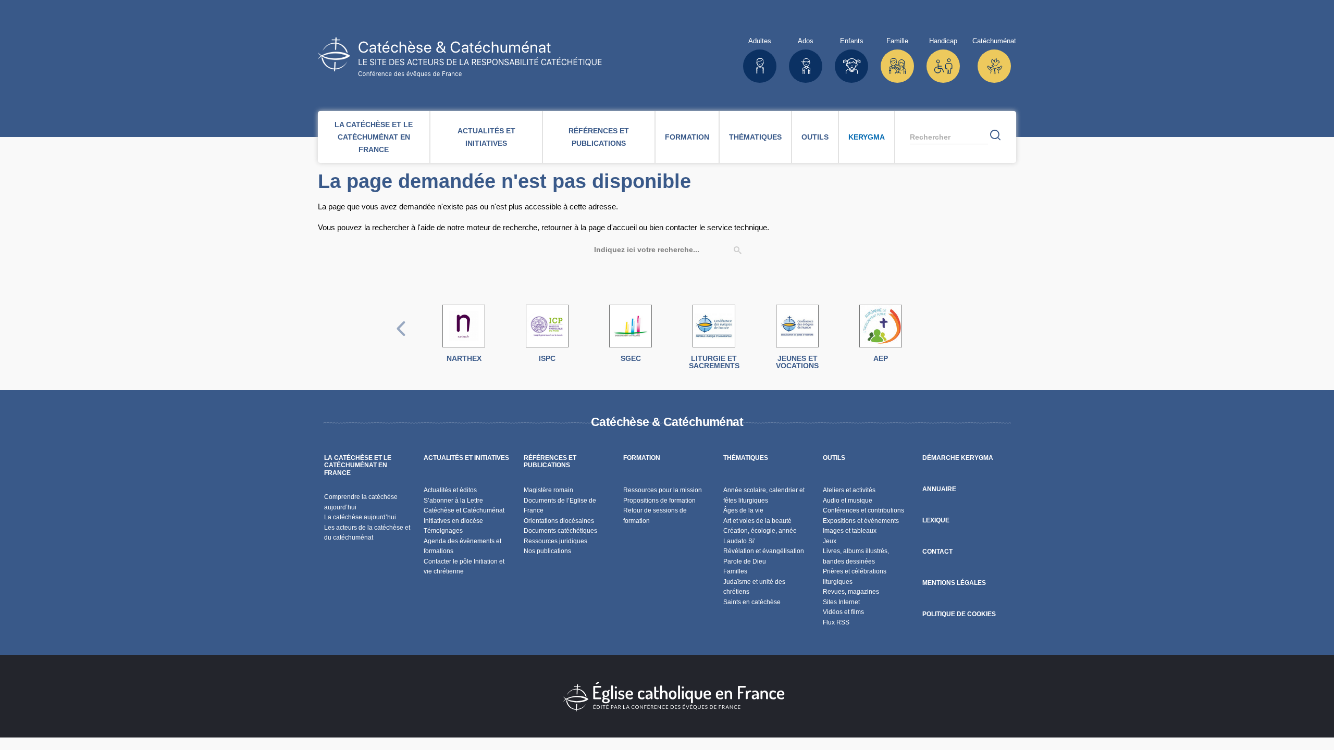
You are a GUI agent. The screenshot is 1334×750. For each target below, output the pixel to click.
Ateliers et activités (849, 490)
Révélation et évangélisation (763, 551)
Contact (937, 551)
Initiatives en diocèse (453, 520)
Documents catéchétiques (560, 530)
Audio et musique (847, 500)
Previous (401, 339)
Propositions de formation (659, 500)
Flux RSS (836, 622)
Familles (735, 571)
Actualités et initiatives (486, 137)
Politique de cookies (959, 614)
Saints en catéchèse (752, 602)
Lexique (935, 520)
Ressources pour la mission (662, 490)
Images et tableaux (849, 530)
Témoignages (443, 530)
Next (933, 339)
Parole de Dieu (744, 561)
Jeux (829, 541)
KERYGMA (866, 137)
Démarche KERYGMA (957, 457)
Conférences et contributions (863, 510)
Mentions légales (954, 582)
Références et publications (599, 137)
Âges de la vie (743, 510)
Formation (687, 137)
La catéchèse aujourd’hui (361, 517)
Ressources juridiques (555, 541)
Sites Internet (841, 602)
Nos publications (547, 551)
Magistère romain (548, 490)
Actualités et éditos (450, 490)
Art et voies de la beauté (757, 520)
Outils (815, 137)
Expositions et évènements (861, 520)
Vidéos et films (843, 612)
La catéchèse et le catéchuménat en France (374, 137)
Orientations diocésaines (559, 520)
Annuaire (939, 489)
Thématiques (755, 137)
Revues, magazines (851, 591)
